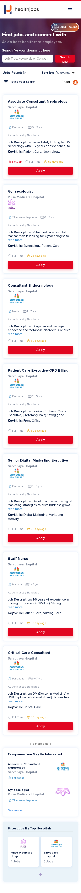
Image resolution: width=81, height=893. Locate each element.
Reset (66, 82)
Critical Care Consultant (29, 652)
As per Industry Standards (23, 135)
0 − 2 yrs (36, 127)
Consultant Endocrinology (30, 285)
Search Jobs (65, 59)
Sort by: (48, 73)
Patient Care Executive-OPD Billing (38, 370)
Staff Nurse (18, 558)
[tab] (40, 874)
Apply (40, 171)
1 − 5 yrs (33, 584)
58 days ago (55, 161)
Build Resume (68, 27)
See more (15, 810)
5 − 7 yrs (36, 678)
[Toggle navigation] (70, 9)
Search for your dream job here (26, 50)
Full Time (34, 161)
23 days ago (38, 256)
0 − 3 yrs (49, 217)
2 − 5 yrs (36, 396)
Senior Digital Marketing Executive (38, 460)
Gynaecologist (20, 191)
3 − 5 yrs (36, 486)
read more (15, 240)
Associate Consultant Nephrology (38, 101)
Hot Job (17, 161)
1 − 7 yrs (31, 311)
